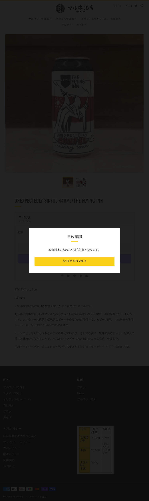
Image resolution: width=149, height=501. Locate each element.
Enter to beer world (74, 261)
